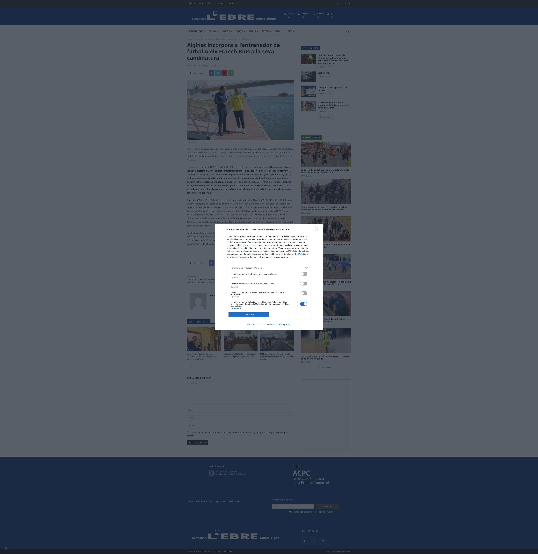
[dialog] (269, 277)
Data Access (269, 324)
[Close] (317, 229)
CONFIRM (249, 315)
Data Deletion (253, 324)
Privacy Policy (285, 324)
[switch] (303, 274)
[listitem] (269, 267)
